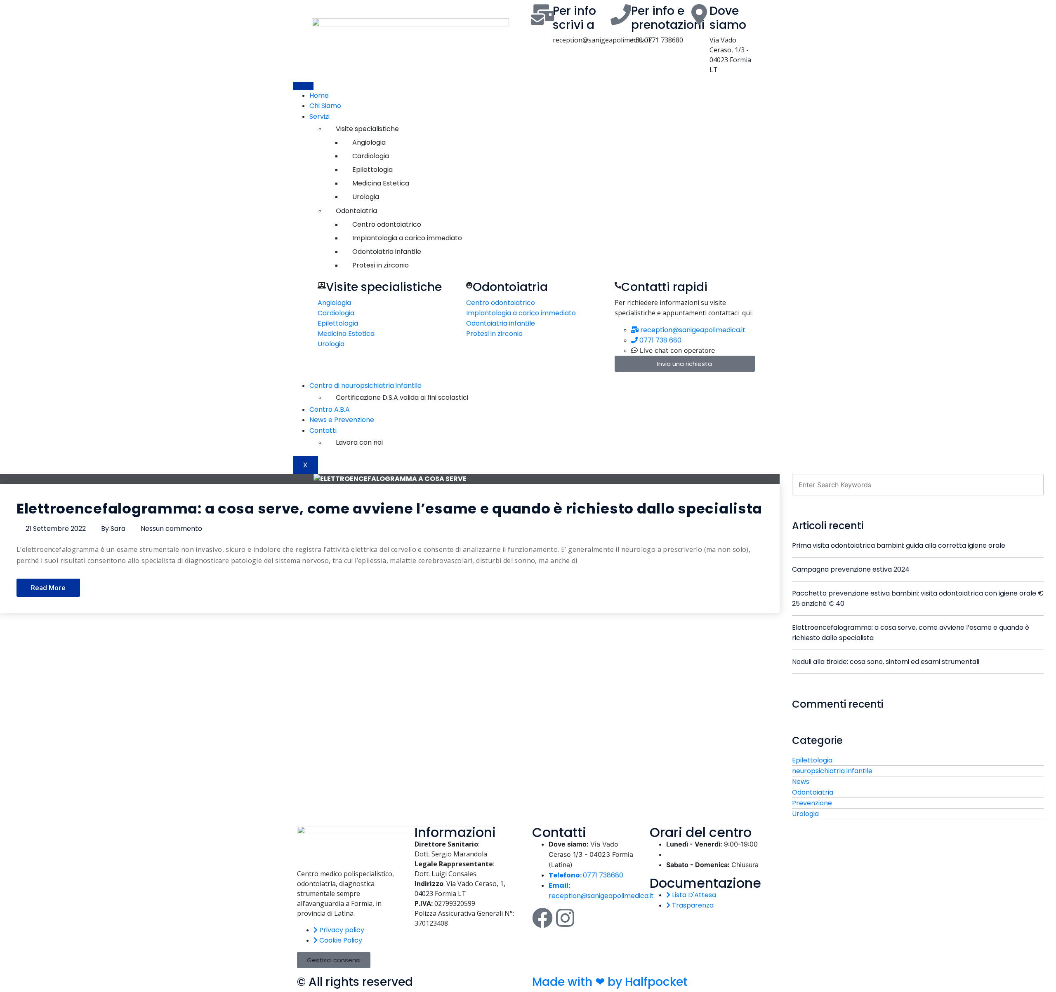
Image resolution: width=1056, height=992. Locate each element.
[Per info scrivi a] (542, 14)
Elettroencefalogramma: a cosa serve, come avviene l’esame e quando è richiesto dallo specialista (389, 508)
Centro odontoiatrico (386, 224)
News (800, 781)
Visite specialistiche (367, 129)
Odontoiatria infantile (386, 251)
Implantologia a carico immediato (407, 238)
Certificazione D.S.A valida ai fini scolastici (402, 397)
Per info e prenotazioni (668, 18)
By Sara (113, 528)
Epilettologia (372, 169)
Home (319, 95)
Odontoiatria (356, 211)
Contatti (316, 430)
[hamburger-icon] (303, 86)
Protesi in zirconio (380, 265)
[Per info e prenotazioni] (620, 14)
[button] (333, 960)
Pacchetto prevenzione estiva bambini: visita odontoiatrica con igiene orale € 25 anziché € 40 (918, 598)
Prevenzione (812, 803)
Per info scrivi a (574, 18)
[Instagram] (565, 918)
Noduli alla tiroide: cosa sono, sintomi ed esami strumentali (885, 661)
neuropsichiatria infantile (832, 771)
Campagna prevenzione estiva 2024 (851, 569)
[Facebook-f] (542, 918)
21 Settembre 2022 (56, 528)
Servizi (313, 116)
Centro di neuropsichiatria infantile (359, 385)
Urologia (365, 197)
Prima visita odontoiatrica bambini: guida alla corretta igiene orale (898, 545)
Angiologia (369, 142)
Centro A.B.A (329, 409)
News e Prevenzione (341, 419)
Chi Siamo (325, 105)
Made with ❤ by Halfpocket (610, 982)
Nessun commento (171, 528)
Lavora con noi (359, 442)
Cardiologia (370, 156)
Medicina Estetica (380, 183)
